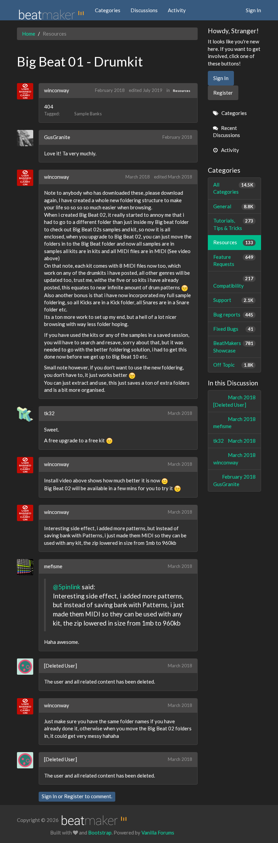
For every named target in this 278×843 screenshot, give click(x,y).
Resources (181, 91)
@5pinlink (66, 587)
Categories (107, 10)
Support (233, 300)
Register (74, 796)
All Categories (233, 188)
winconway (56, 90)
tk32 (49, 413)
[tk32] (27, 414)
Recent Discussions (226, 131)
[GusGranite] (27, 138)
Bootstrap (100, 832)
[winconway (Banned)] (27, 91)
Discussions (144, 10)
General (233, 206)
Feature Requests (233, 260)
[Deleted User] (60, 666)
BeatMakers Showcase (233, 346)
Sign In (253, 10)
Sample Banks (88, 113)
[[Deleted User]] (27, 666)
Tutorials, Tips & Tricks (233, 224)
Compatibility (233, 282)
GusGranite (57, 137)
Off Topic (233, 365)
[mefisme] (27, 567)
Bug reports (233, 314)
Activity (177, 10)
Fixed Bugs (233, 329)
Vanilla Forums (157, 832)
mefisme (53, 566)
